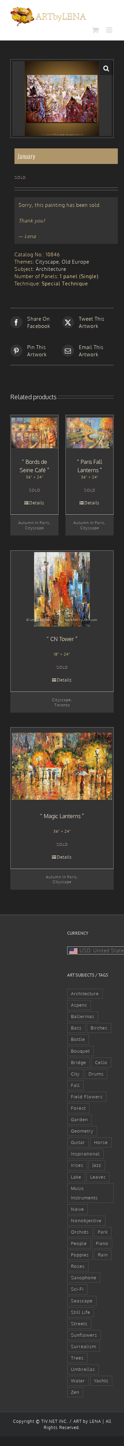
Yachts (101, 1380)
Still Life (80, 1312)
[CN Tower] (62, 589)
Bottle (78, 1039)
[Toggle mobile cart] (95, 30)
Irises (77, 1165)
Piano (102, 1243)
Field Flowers (87, 1096)
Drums (96, 1074)
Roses (78, 1266)
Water (78, 1380)
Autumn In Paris (33, 522)
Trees (77, 1358)
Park (103, 1232)
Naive (77, 1209)
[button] (106, 68)
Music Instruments (84, 1193)
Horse (101, 1142)
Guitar (78, 1142)
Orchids (80, 1232)
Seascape (82, 1300)
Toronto (62, 704)
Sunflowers (84, 1335)
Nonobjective (86, 1220)
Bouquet (80, 1051)
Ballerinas (82, 1016)
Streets (79, 1323)
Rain (103, 1254)
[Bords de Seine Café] (34, 433)
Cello (101, 1062)
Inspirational (85, 1153)
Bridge (78, 1062)
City (75, 1074)
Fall (75, 1085)
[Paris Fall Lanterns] (89, 433)
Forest (78, 1108)
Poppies (80, 1254)
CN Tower (62, 638)
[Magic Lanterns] (62, 766)
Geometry (82, 1131)
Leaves (98, 1177)
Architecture (51, 269)
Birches (99, 1028)
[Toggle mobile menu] (110, 30)
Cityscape (47, 262)
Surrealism (83, 1346)
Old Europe (75, 262)
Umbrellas (83, 1369)
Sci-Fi (77, 1289)
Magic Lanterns (62, 816)
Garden (79, 1119)
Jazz (96, 1165)
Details (36, 502)
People (79, 1243)
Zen (75, 1392)
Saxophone (83, 1277)
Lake (76, 1177)
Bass (76, 1028)
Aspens (79, 1005)
